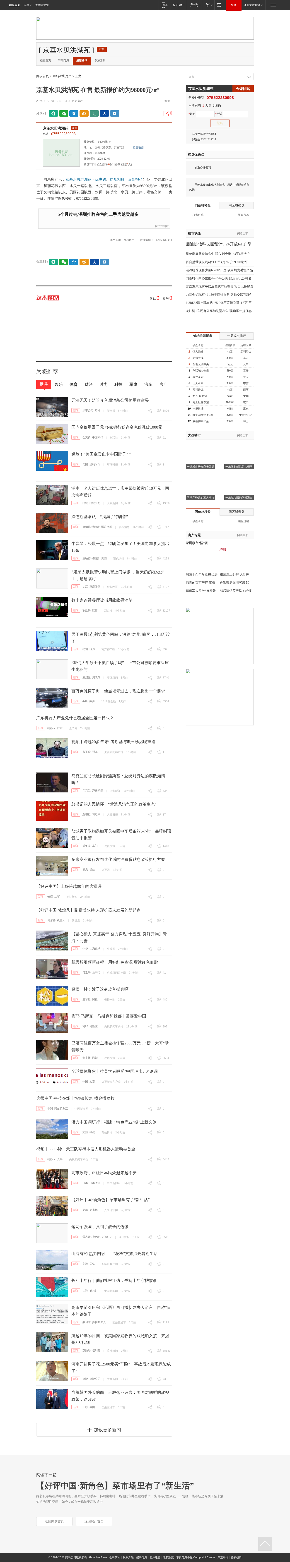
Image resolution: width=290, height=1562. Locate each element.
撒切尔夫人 (99, 1322)
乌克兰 (86, 790)
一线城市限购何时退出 (239, 497)
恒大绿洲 (198, 351)
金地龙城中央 (201, 364)
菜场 (85, 1210)
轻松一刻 (109, 999)
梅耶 (85, 1026)
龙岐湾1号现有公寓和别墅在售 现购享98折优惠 (219, 311)
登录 (233, 5)
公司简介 (114, 1557)
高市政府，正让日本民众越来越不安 (104, 1173)
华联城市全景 (201, 370)
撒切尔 (86, 1322)
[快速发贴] (166, 113)
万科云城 (198, 389)
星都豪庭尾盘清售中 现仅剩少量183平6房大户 (218, 254)
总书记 (86, 814)
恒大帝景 (198, 383)
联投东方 (198, 377)
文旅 (85, 1132)
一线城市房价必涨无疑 (200, 466)
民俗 (92, 1263)
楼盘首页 (45, 60)
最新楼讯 (81, 60)
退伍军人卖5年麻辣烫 (201, 591)
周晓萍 (96, 677)
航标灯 (93, 1290)
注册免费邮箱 (252, 5)
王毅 (85, 1407)
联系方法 (128, 1557)
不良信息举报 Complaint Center (195, 1557)
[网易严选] (195, 5)
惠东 (246, 408)
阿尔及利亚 (61, 1108)
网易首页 (14, 5)
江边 (85, 1290)
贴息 (85, 869)
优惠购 (100, 179)
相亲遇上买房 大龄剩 (234, 574)
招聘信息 (141, 1557)
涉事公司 (87, 410)
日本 (85, 1183)
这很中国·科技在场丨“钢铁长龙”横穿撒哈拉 (75, 1098)
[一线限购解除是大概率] (239, 445)
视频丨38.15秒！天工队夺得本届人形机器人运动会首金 (85, 1149)
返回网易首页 (54, 1521)
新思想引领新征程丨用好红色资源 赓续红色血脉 (114, 962)
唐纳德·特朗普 (91, 526)
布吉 (246, 358)
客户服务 (155, 1557)
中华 (85, 948)
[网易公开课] (179, 5)
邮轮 (85, 503)
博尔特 (51, 920)
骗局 (92, 649)
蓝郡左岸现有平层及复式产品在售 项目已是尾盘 (219, 286)
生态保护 (94, 948)
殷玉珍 (86, 751)
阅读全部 (242, 233)
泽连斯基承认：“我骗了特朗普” (99, 516)
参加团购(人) (123, 164)
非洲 (50, 1108)
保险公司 (94, 1378)
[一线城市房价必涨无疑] (200, 445)
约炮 (85, 649)
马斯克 (93, 1026)
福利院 (96, 1350)
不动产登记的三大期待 (200, 497)
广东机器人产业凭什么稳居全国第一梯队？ (75, 718)
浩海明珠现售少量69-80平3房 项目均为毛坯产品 (219, 270)
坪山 (246, 421)
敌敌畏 (86, 610)
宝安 (246, 370)
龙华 (246, 396)
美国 (85, 464)
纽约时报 (94, 464)
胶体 (95, 610)
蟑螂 (97, 410)
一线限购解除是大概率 (239, 466)
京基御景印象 (201, 421)
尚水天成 (198, 358)
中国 (85, 1081)
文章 (92, 1081)
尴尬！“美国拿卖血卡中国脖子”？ (101, 454)
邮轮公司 (94, 503)
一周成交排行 (236, 336)
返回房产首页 (94, 1521)
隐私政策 (168, 1557)
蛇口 (246, 402)
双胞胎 (86, 1350)
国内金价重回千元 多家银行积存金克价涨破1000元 (116, 427)
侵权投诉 (236, 1557)
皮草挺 (86, 999)
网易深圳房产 (62, 76)
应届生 (86, 677)
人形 (60, 1159)
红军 (57, 896)
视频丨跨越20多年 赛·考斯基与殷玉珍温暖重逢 (113, 741)
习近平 (96, 814)
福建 (92, 1132)
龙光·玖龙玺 (200, 396)
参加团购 (99, 60)
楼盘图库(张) (105, 164)
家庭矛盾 (94, 586)
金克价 (86, 437)
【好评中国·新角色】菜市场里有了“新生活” (110, 1199)
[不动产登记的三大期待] (200, 476)
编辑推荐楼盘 (202, 336)
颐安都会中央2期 (203, 415)
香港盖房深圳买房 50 (234, 582)
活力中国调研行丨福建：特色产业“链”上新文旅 (114, 1122)
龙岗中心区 (246, 415)
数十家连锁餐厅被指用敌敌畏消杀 (102, 600)
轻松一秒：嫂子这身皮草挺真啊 (99, 989)
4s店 (85, 701)
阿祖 (95, 999)
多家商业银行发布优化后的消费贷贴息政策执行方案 (118, 859)
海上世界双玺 (201, 402)
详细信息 (63, 60)
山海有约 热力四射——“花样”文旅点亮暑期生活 (114, 1253)
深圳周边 (245, 351)
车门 (95, 845)
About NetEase (97, 1557)
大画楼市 (194, 435)
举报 (167, 101)
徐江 (85, 586)
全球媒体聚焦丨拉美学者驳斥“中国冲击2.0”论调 (114, 1071)
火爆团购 (243, 89)
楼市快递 (194, 233)
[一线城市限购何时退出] (239, 476)
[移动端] (165, 5)
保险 (85, 1378)
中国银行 (97, 437)
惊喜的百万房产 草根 (200, 582)
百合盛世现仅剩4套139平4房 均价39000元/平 (217, 262)
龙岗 (246, 364)
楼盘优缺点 (196, 154)
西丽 (246, 389)
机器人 (51, 728)
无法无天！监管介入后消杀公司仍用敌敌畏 (110, 400)
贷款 (92, 869)
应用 (26, 5)
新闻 (76, 410)
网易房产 (77, 101)
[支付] (208, 5)
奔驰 (92, 701)
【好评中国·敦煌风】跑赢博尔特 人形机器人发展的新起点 (88, 910)
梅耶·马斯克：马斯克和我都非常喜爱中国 (108, 1016)
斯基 (95, 751)
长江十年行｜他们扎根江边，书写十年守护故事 (114, 1280)
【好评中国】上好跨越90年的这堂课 (69, 886)
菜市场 (93, 1210)
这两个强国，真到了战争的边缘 (99, 1226)
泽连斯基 (106, 526)
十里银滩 (198, 408)
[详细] (222, 549)
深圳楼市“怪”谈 (197, 543)
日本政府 (94, 1183)
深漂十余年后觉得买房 (202, 574)
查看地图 (138, 147)
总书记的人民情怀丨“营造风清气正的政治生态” (114, 804)
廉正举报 (223, 1557)
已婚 (95, 1057)
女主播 (86, 1057)
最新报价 (135, 179)
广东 (60, 728)
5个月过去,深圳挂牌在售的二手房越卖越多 (98, 214)
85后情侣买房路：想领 (235, 591)
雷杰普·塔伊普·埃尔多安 (96, 1236)
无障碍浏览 (42, 5)
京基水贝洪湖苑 (55, 128)
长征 (50, 896)
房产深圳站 (162, 226)
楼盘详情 (89, 164)
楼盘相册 (117, 179)
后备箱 (86, 845)
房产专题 (194, 535)
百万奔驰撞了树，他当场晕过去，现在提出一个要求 (118, 691)
